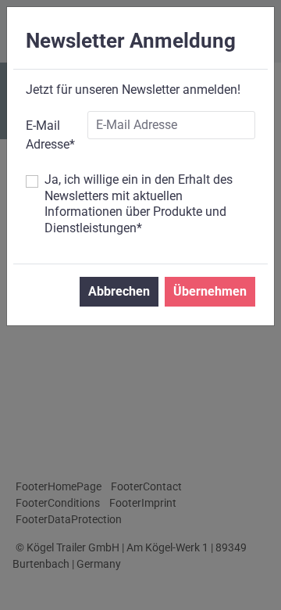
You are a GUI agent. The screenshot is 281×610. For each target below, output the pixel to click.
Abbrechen (119, 291)
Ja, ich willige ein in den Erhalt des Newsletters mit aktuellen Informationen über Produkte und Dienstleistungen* (138, 203)
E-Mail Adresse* (50, 135)
